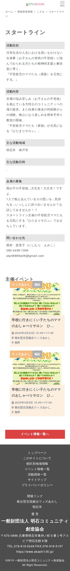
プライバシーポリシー (37, 485)
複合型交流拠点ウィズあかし (37, 501)
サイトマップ (37, 479)
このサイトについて (37, 458)
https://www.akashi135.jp (34, 551)
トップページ (37, 452)
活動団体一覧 (37, 474)
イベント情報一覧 (37, 469)
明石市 (37, 507)
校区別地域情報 (37, 463)
